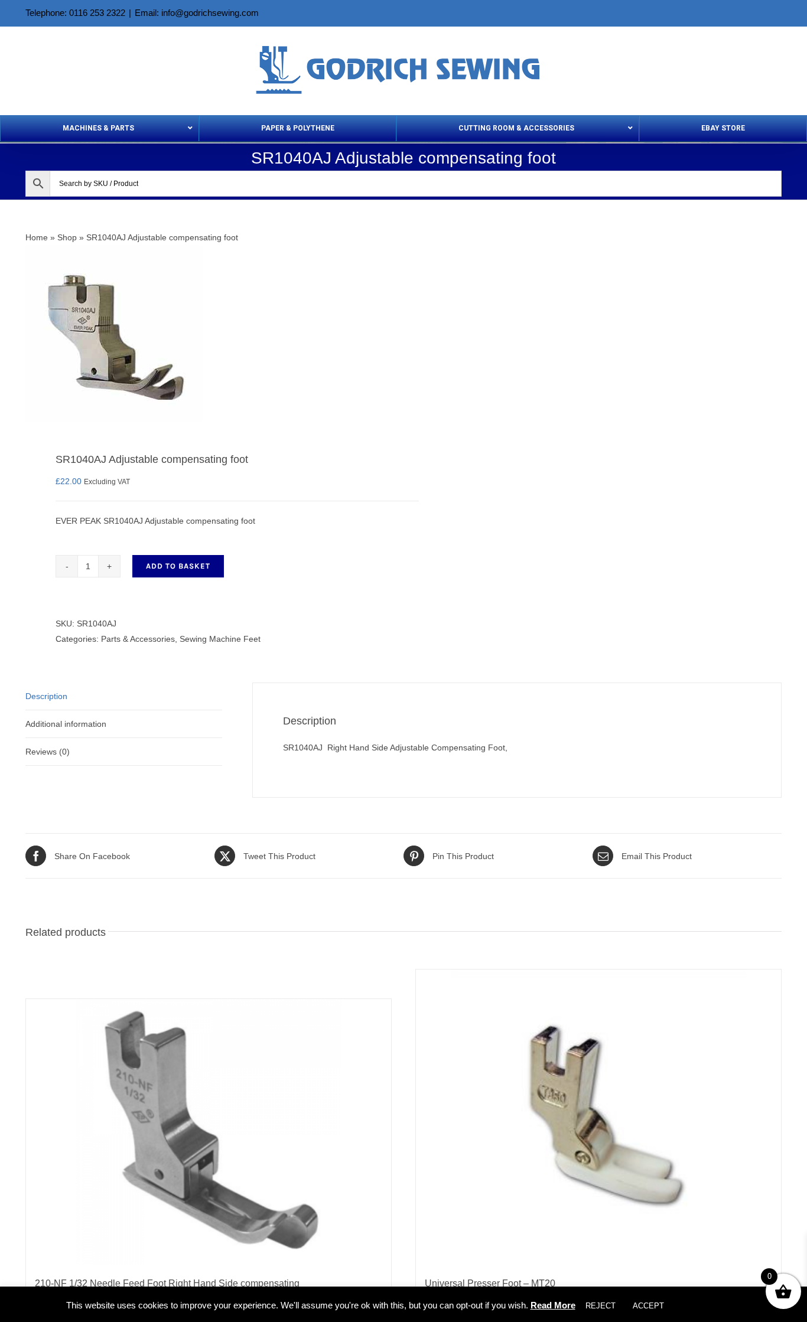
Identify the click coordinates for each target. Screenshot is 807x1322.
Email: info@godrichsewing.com (197, 13)
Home (36, 237)
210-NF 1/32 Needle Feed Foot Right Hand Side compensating (167, 1283)
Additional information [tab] (65, 724)
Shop (67, 237)
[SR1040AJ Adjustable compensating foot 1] (206, 333)
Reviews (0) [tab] (47, 751)
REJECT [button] (600, 1305)
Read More (553, 1305)
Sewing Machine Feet (220, 639)
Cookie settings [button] (707, 1305)
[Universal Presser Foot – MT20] (598, 1117)
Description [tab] (46, 696)
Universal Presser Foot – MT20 (490, 1283)
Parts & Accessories (138, 639)
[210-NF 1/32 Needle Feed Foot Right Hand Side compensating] (208, 1132)
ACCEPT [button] (648, 1305)
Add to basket (178, 566)
